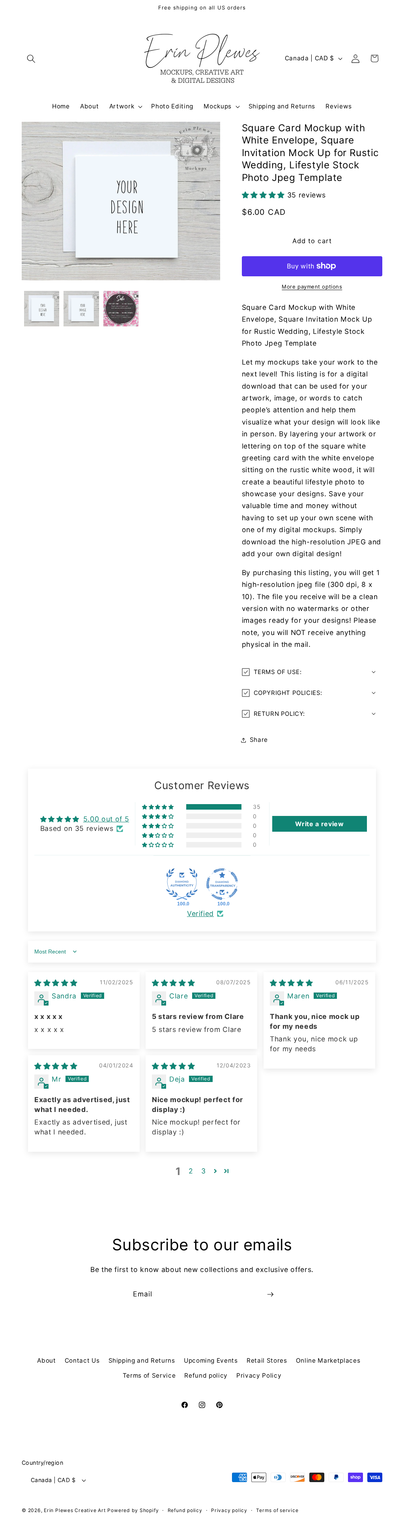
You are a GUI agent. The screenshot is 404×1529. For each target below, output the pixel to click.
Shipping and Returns (141, 1360)
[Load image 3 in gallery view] (121, 308)
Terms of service (277, 1510)
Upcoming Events (211, 1360)
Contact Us (82, 1360)
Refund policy (206, 1375)
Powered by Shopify (133, 1510)
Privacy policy (229, 1510)
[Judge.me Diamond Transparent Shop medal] (222, 884)
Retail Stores (267, 1360)
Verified (200, 913)
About (46, 1360)
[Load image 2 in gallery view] (81, 308)
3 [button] (203, 1171)
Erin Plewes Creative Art (74, 1510)
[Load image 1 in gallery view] (42, 308)
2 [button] (191, 1171)
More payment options (312, 286)
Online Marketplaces (328, 1360)
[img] (55, 983)
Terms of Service (149, 1375)
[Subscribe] (270, 1294)
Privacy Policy (258, 1375)
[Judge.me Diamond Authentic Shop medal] (182, 884)
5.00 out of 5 (106, 819)
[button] (31, 58)
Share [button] (259, 739)
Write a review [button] (319, 824)
